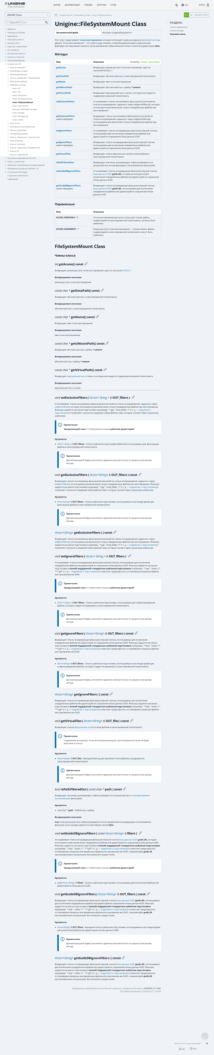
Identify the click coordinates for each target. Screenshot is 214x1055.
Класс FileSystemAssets (22, 99)
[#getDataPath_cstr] (102, 290)
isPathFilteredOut (65, 162)
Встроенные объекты (16, 53)
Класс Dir (16, 88)
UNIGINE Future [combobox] (14, 15)
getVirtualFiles (63, 153)
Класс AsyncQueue (20, 106)
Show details (154, 62)
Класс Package (18, 113)
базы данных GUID (102, 174)
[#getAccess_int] (85, 264)
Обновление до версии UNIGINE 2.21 (23, 168)
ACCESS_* (127, 270)
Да (183, 1048)
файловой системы (151, 40)
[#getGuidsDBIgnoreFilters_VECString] (123, 958)
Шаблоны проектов (15, 57)
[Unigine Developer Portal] (15, 5)
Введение (11, 29)
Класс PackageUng (20, 116)
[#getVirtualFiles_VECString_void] (131, 721)
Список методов (177, 30)
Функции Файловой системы (24, 109)
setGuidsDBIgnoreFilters (68, 171)
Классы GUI (15, 123)
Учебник (88, 5)
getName (60, 81)
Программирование (16, 60)
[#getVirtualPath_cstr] (105, 370)
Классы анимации (18, 67)
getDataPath (62, 76)
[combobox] (185, 5)
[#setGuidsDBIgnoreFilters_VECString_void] (140, 833)
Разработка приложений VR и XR (21, 158)
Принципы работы (15, 39)
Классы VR (14, 151)
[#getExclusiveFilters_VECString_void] (139, 475)
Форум (57, 5)
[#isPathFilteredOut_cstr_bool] (124, 789)
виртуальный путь (76, 376)
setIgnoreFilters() (62, 407)
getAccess (61, 67)
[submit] (46, 22)
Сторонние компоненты (17, 175)
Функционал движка (18, 81)
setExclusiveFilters (65, 101)
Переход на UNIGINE (16, 32)
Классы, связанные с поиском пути (25, 137)
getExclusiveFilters (65, 116)
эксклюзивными (62, 798)
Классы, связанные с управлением (25, 78)
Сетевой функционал (19, 134)
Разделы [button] (176, 22)
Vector (93, 397)
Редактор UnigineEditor (17, 46)
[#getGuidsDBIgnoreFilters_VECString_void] (148, 894)
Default (144, 62)
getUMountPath (64, 87)
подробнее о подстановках (142, 487)
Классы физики (16, 140)
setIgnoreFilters (64, 130)
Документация (72, 5)
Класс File (16, 92)
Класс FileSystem (19, 95)
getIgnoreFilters (64, 142)
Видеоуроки (12, 36)
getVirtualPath (63, 93)
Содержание (12, 179)
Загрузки (101, 5)
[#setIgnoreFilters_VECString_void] (129, 556)
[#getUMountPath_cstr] (107, 343)
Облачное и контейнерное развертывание (26, 165)
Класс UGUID (17, 120)
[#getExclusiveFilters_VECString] (114, 532)
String (103, 397)
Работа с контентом (15, 161)
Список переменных (178, 27)
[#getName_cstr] (97, 317)
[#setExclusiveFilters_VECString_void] (133, 397)
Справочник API (14, 64)
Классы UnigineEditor (19, 154)
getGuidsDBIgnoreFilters (68, 185)
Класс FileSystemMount (22, 102)
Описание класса (177, 34)
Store (113, 5)
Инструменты (13, 50)
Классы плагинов (17, 144)
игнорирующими (139, 795)
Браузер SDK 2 (13, 43)
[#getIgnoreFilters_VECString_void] (136, 633)
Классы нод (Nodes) (18, 130)
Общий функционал (18, 74)
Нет (195, 1048)
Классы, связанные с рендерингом (25, 147)
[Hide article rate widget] (207, 1043)
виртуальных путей (83, 727)
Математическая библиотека (22, 127)
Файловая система (18, 85)
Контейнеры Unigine (19, 71)
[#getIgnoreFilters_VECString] (111, 694)
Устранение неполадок (17, 172)
